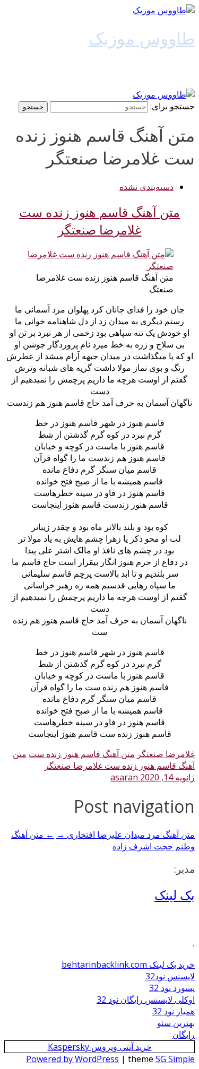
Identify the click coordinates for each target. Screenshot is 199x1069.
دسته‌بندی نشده (146, 187)
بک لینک (174, 894)
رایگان (183, 1034)
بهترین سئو (176, 1023)
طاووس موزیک (142, 38)
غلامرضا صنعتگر (166, 754)
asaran (124, 777)
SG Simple (175, 1059)
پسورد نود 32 (172, 988)
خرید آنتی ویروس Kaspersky (100, 1047)
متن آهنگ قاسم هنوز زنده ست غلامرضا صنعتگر (99, 220)
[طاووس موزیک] (164, 10)
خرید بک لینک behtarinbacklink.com (128, 964)
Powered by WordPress (72, 1059)
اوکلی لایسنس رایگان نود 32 (146, 999)
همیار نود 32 (173, 1011)
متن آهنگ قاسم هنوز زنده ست (82, 754)
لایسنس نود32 (170, 976)
